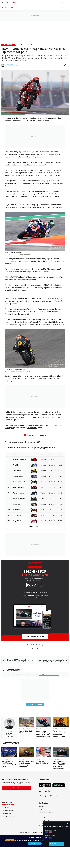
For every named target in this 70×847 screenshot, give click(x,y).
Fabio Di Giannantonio (14, 412)
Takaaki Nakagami (20, 415)
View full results (35, 527)
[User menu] (67, 2)
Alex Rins (27, 277)
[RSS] (56, 795)
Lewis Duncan (9, 64)
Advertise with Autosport (46, 815)
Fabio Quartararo (45, 309)
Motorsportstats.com (8, 816)
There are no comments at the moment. (35, 675)
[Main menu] (2, 2)
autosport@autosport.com (47, 812)
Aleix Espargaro (27, 301)
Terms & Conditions (24, 832)
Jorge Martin (53, 325)
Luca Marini (10, 299)
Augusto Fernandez (53, 417)
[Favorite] (61, 65)
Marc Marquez (11, 425)
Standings (14, 8)
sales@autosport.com (45, 820)
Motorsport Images (25, 254)
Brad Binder (54, 322)
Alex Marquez (46, 165)
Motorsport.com (7, 813)
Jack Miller (14, 320)
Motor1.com (5, 807)
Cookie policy (36, 832)
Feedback (41, 806)
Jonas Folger (32, 428)
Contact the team (44, 818)
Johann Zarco (10, 314)
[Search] (63, 2)
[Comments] (66, 65)
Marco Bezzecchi (29, 175)
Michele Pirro (46, 415)
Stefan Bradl (40, 425)
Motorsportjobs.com (8, 810)
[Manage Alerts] (37, 649)
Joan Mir (25, 376)
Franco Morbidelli (32, 379)
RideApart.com (6, 819)
